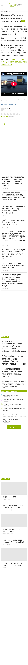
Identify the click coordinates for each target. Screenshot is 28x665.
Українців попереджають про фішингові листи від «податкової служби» (13, 222)
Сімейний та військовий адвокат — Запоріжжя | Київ (13, 541)
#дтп (15, 104)
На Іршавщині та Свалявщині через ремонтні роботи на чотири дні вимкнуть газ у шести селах (13, 253)
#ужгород (10, 104)
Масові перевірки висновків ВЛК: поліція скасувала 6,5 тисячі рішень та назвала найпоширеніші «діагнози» (14, 346)
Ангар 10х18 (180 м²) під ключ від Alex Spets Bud (12, 564)
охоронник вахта (9, 497)
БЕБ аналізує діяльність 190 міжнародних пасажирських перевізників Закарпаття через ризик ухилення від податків (13, 181)
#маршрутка (4, 104)
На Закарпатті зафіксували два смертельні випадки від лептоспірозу (14, 384)
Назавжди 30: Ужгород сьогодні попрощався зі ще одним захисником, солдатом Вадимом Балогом (13, 196)
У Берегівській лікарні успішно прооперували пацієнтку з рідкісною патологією (12, 373)
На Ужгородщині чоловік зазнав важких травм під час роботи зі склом (13, 265)
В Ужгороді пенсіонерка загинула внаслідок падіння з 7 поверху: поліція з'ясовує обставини (14, 360)
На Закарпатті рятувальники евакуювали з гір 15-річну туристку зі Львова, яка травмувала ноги (13, 209)
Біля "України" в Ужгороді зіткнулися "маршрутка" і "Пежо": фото (14, 62)
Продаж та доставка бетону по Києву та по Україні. (13, 506)
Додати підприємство (14, 427)
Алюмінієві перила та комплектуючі (11, 530)
